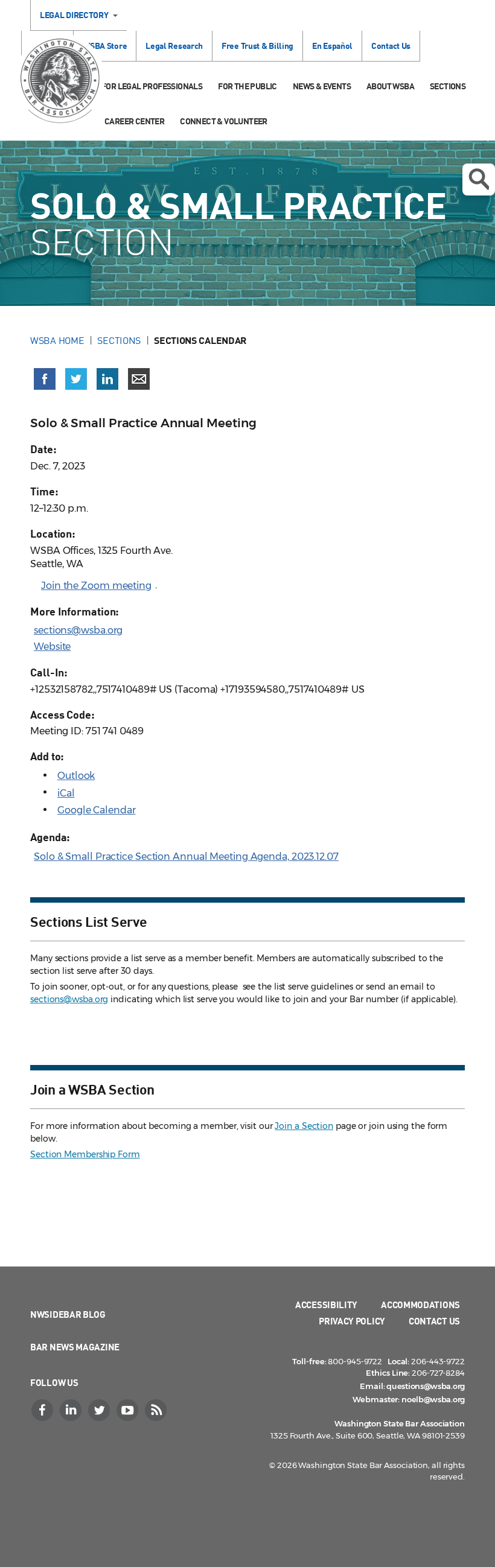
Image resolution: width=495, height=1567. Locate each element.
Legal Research (174, 45)
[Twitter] (100, 1410)
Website (52, 646)
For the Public (247, 86)
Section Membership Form (85, 1154)
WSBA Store (105, 45)
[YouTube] (128, 1410)
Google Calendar (96, 810)
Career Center (134, 121)
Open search (478, 179)
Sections (447, 86)
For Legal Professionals (151, 86)
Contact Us (390, 45)
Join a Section (304, 1125)
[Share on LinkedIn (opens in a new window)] (107, 379)
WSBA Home (57, 340)
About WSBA (390, 86)
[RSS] (157, 1410)
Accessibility (326, 1304)
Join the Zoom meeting (96, 585)
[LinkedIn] (72, 1410)
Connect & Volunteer (223, 121)
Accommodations (420, 1304)
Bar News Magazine (75, 1346)
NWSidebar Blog (68, 1314)
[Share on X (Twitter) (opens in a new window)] (76, 379)
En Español (332, 45)
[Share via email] (139, 379)
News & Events (322, 86)
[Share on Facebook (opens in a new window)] (44, 379)
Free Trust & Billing (257, 45)
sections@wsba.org (78, 630)
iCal (66, 793)
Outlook (76, 775)
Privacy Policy (352, 1320)
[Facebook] (43, 1410)
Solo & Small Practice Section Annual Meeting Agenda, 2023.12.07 (186, 856)
